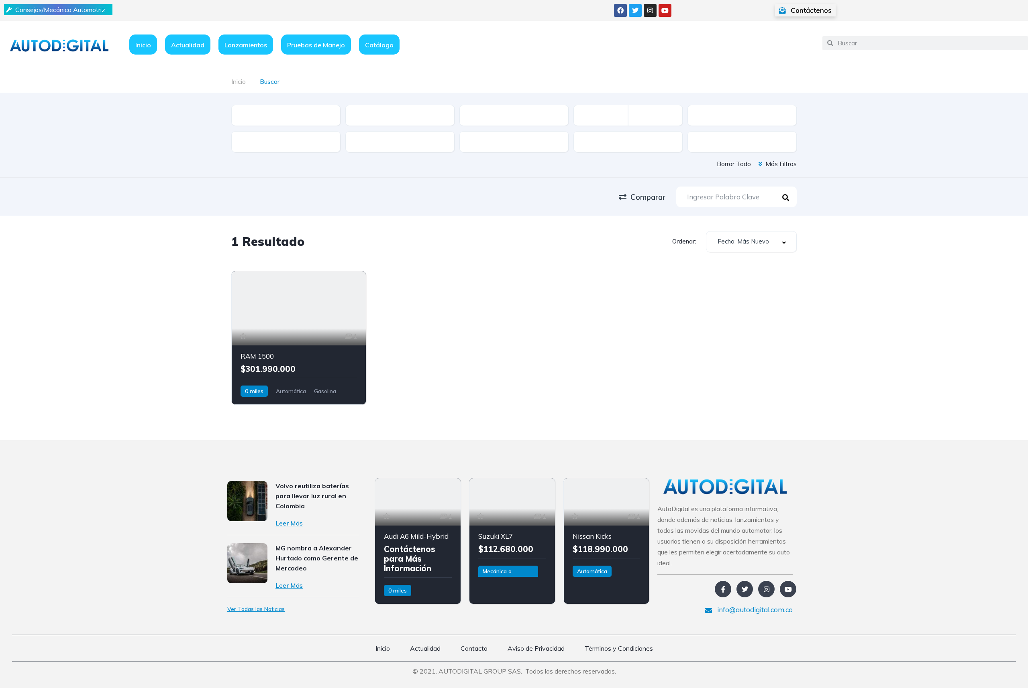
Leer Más (289, 523)
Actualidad (187, 45)
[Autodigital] (59, 45)
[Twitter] (635, 10)
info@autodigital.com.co (754, 609)
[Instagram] (650, 10)
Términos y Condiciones (619, 648)
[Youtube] (665, 10)
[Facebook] (620, 10)
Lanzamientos (245, 45)
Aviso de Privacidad (536, 648)
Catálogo (379, 45)
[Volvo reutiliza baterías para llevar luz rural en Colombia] (247, 501)
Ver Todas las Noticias (256, 609)
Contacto (474, 648)
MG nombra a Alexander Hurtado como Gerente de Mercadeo (316, 558)
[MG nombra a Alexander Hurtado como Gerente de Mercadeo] (247, 563)
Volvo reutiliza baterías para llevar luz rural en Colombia (312, 496)
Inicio (143, 45)
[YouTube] (788, 589)
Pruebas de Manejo (316, 45)
